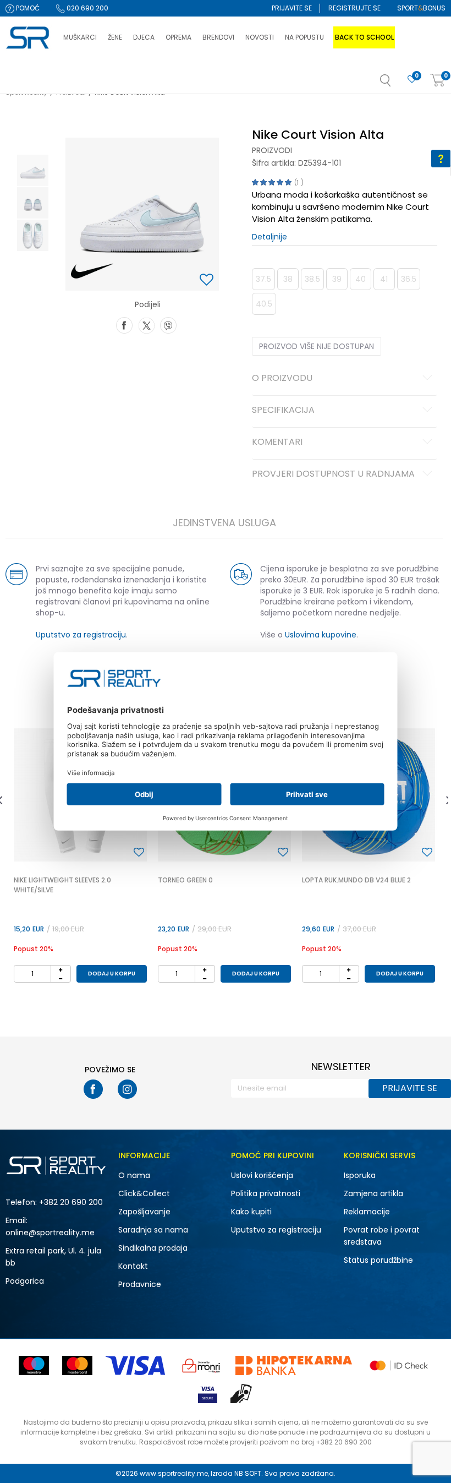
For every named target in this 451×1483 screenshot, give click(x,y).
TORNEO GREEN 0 (185, 880)
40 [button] (360, 279)
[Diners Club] (201, 1365)
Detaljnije (269, 236)
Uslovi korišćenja (262, 1175)
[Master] (77, 1365)
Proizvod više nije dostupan (316, 346)
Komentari (277, 442)
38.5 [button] (312, 279)
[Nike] (92, 271)
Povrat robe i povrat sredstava (382, 1235)
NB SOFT (247, 1473)
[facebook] (93, 1089)
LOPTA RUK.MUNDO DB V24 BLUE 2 (356, 880)
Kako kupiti (251, 1211)
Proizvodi (272, 150)
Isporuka (360, 1175)
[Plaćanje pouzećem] (241, 1393)
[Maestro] (34, 1365)
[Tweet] (146, 324)
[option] (32, 170)
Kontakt (133, 1266)
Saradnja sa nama (153, 1229)
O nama (134, 1175)
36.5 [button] (408, 279)
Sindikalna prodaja (153, 1247)
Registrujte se (354, 8)
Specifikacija (283, 410)
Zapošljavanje (144, 1211)
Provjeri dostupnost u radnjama (333, 474)
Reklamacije (367, 1211)
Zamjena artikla (373, 1193)
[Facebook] (124, 324)
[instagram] (127, 1089)
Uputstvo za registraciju (81, 634)
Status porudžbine (378, 1260)
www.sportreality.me (174, 1473)
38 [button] (288, 279)
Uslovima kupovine (320, 634)
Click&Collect (144, 1193)
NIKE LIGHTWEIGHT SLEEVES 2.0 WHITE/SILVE (62, 885)
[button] (396, 84)
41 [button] (384, 279)
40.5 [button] (264, 303)
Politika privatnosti (265, 1193)
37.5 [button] (263, 279)
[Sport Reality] (29, 38)
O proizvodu (282, 378)
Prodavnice (139, 1284)
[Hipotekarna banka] (293, 1365)
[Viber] (168, 324)
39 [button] (337, 279)
